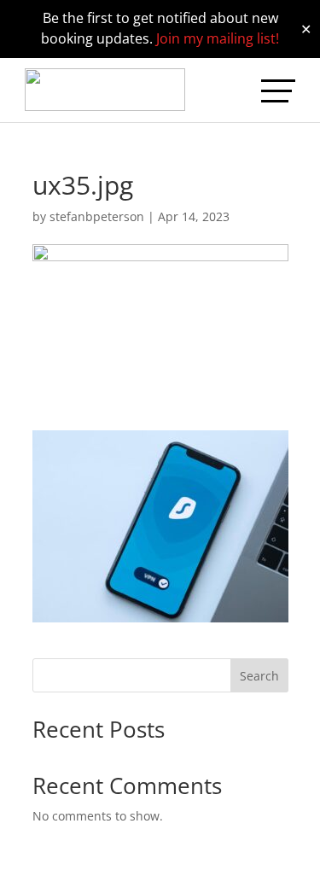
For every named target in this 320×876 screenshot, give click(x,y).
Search (259, 676)
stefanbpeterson (96, 216)
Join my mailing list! (217, 38)
